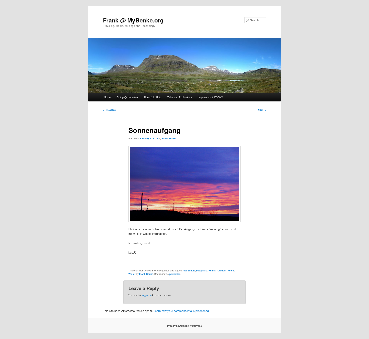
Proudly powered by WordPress (184, 325)
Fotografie (201, 270)
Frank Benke (169, 138)
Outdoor (222, 270)
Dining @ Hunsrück (127, 97)
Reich (231, 270)
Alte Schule (189, 270)
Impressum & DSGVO (211, 97)
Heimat (212, 270)
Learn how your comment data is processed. (181, 311)
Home (107, 97)
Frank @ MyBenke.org (133, 20)
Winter (131, 274)
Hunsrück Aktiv (152, 97)
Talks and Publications (180, 97)
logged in (147, 295)
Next (262, 110)
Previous (109, 110)
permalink (174, 274)
